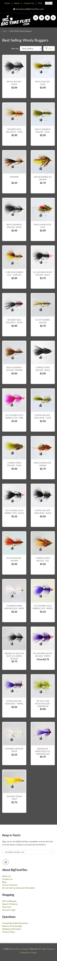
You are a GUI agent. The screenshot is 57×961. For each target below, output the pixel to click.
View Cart (6, 907)
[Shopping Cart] (41, 17)
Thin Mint (14, 177)
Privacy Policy (8, 932)
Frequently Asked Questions (15, 923)
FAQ (40, 3)
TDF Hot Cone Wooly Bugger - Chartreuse (43, 703)
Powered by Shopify (28, 953)
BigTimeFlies (14, 949)
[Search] (36, 17)
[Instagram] (6, 862)
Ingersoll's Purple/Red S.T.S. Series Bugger (42, 751)
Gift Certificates (9, 901)
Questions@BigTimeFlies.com (30, 9)
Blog (4, 882)
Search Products (10, 904)
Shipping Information (11, 929)
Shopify (25, 949)
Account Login (8, 910)
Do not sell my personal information (18, 888)
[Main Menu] (53, 17)
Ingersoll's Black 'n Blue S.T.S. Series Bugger (14, 656)
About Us (6, 876)
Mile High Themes (45, 949)
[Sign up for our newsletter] (51, 852)
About (17, 3)
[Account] (47, 17)
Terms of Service (10, 885)
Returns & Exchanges (12, 926)
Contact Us (29, 3)
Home (7, 3)
